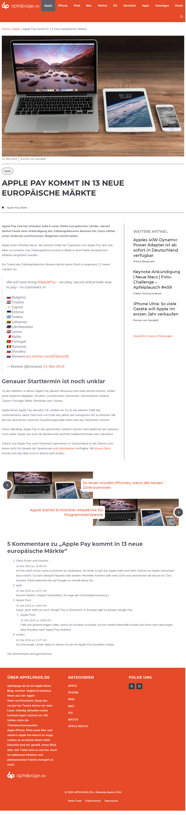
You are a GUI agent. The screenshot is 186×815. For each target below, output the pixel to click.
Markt (23, 207)
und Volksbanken (64, 448)
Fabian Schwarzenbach (147, 293)
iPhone (63, 5)
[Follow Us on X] (132, 686)
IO (69, 712)
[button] (181, 16)
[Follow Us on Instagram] (139, 686)
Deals (179, 5)
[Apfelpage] (21, 5)
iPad (77, 5)
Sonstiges (162, 5)
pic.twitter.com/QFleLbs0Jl (47, 356)
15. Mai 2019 (53, 366)
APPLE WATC (77, 726)
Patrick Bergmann (144, 261)
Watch (102, 5)
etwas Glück (103, 448)
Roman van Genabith (146, 320)
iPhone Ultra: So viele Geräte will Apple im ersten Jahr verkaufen (155, 309)
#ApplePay (47, 282)
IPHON (72, 692)
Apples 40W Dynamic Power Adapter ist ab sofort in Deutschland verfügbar (155, 247)
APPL (71, 685)
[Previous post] (7, 485)
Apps (145, 5)
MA (70, 706)
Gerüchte (129, 5)
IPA (70, 699)
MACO (72, 719)
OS (115, 5)
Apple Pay (13, 207)
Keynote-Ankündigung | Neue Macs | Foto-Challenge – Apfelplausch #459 (156, 279)
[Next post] (178, 512)
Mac (89, 5)
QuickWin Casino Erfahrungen (152, 336)
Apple (48, 5)
